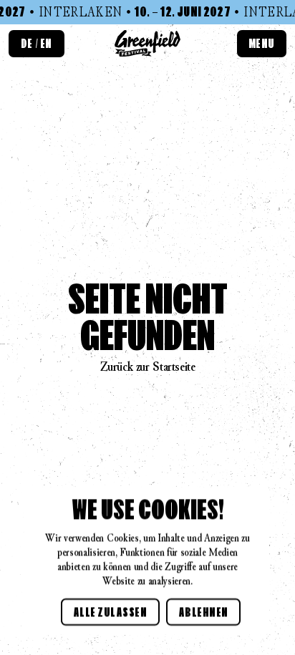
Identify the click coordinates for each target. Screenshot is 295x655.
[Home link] (147, 43)
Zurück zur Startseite (147, 366)
